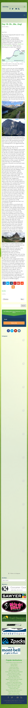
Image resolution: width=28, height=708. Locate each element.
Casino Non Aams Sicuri (14, 677)
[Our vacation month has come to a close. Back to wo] (14, 513)
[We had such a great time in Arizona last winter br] (14, 467)
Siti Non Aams (14, 665)
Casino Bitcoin (14, 664)
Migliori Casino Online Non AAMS (14, 679)
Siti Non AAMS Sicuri (14, 676)
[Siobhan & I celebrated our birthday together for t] (14, 490)
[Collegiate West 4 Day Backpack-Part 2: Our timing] (14, 537)
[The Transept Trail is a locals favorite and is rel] (14, 396)
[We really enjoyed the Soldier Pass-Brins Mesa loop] (14, 420)
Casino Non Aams (14, 680)
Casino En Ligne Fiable (14, 687)
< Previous (5, 299)
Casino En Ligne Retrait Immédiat (14, 684)
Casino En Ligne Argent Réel (14, 674)
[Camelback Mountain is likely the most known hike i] (14, 373)
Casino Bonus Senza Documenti (14, 662)
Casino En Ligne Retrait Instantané (14, 671)
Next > (22, 299)
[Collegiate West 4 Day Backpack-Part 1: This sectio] (14, 560)
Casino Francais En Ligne (14, 685)
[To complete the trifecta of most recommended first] (14, 443)
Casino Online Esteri (14, 668)
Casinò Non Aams (14, 667)
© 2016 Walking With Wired (11, 700)
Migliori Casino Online (14, 670)
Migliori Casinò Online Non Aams (14, 690)
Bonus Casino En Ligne (14, 673)
